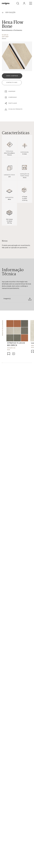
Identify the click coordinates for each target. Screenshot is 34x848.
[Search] (17, 3)
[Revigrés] (5, 3)
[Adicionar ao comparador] (13, 354)
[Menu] (30, 3)
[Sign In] (24, 3)
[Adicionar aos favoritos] (8, 354)
